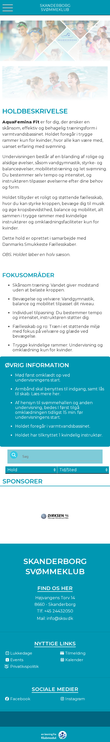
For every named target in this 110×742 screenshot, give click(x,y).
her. (56, 393)
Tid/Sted (68, 469)
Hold (12, 469)
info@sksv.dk (60, 618)
